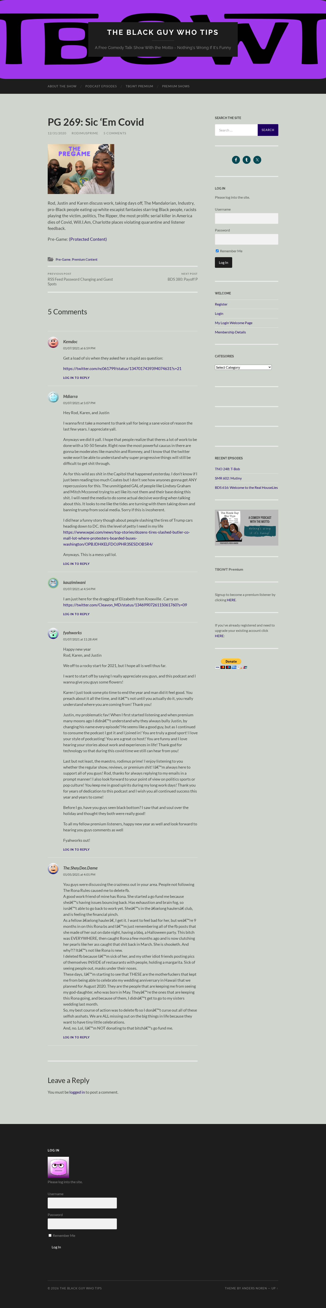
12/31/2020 (57, 133)
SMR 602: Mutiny (228, 478)
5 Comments (115, 133)
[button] (81, 169)
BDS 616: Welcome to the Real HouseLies (246, 487)
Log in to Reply (76, 378)
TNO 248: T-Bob (227, 469)
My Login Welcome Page (233, 323)
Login (219, 313)
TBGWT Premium (139, 86)
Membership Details (230, 332)
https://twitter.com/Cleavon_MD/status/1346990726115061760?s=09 (125, 604)
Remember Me (230, 251)
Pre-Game (63, 259)
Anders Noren (254, 1288)
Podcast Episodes (101, 86)
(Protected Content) (88, 239)
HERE (231, 600)
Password (222, 230)
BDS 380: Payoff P (183, 277)
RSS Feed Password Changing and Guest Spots (80, 279)
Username (223, 209)
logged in (77, 1092)
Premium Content (85, 259)
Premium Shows (176, 86)
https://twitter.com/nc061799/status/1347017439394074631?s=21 (122, 368)
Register (221, 304)
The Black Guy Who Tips (163, 32)
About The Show (62, 86)
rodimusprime (85, 133)
